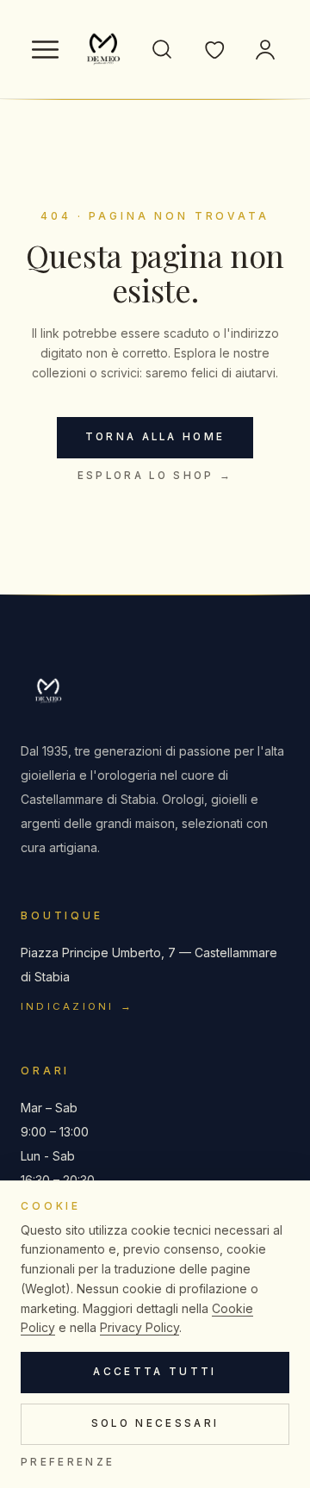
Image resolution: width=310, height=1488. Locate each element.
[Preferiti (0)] (213, 49)
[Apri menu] (45, 49)
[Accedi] (265, 49)
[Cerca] (162, 49)
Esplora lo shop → (155, 476)
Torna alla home (155, 437)
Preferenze (68, 1462)
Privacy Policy (139, 1327)
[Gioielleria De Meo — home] (103, 49)
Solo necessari (155, 1423)
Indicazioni (77, 1006)
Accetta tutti (154, 1372)
